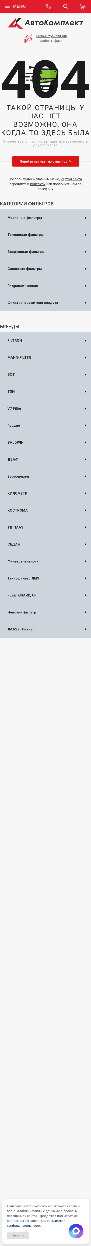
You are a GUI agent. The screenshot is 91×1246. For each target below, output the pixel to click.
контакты (38, 184)
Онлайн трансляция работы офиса (51, 38)
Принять (18, 1235)
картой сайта (71, 179)
